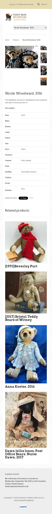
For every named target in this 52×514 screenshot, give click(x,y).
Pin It (31, 198)
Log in (12, 4)
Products (16, 40)
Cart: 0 (44, 4)
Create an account (25, 4)
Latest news (12, 474)
